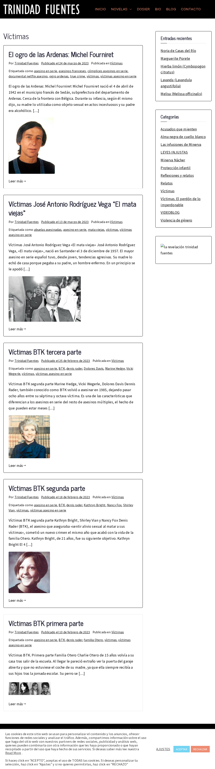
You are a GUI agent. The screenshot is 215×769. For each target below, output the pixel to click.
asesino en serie (45, 71)
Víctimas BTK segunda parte (47, 488)
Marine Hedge (115, 368)
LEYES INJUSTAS (174, 152)
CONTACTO (191, 9)
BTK (62, 368)
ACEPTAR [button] (181, 749)
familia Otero (93, 640)
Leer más (16, 180)
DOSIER (143, 9)
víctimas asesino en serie (118, 76)
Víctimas (116, 63)
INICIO (100, 9)
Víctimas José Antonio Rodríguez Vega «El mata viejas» (72, 208)
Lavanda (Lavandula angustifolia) (176, 82)
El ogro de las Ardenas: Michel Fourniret (61, 54)
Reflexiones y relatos (177, 175)
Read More (13, 753)
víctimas (93, 76)
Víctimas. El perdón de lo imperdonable (181, 201)
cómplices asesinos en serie (108, 71)
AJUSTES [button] (163, 749)
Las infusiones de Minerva (181, 144)
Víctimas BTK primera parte (46, 623)
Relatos (167, 183)
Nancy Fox (114, 505)
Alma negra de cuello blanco (183, 136)
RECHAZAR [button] (200, 749)
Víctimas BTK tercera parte (45, 351)
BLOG (171, 9)
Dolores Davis (94, 368)
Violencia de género (176, 220)
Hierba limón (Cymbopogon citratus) (183, 69)
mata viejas (96, 229)
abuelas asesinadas (48, 229)
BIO (158, 9)
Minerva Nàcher (173, 159)
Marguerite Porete (175, 58)
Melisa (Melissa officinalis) (181, 93)
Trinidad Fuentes (26, 63)
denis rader (74, 368)
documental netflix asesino (28, 76)
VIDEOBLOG (170, 212)
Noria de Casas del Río (178, 50)
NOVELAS (119, 9)
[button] (130, 9)
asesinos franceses (72, 71)
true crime (77, 76)
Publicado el (65, 63)
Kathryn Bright (94, 505)
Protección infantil (175, 167)
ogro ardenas (59, 76)
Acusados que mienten (179, 128)
